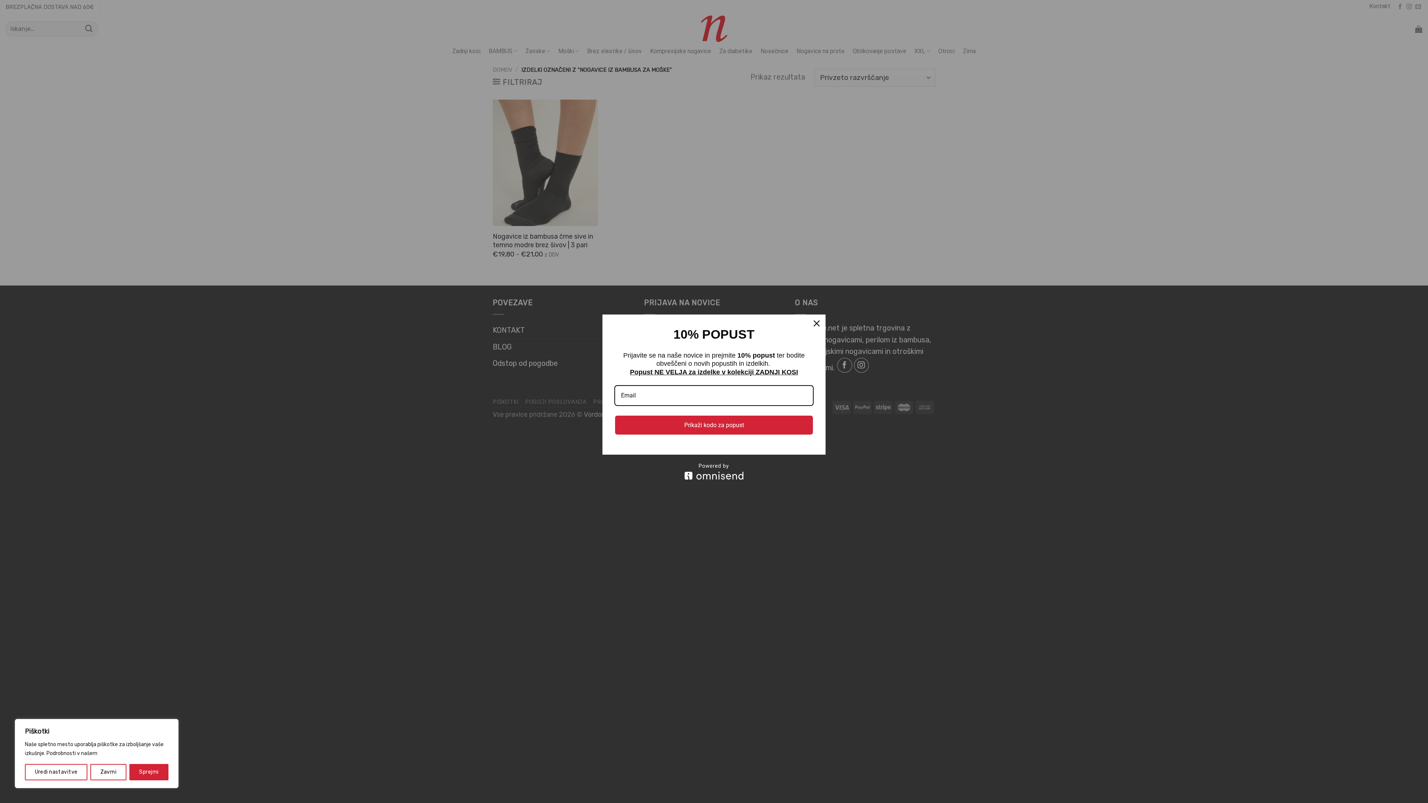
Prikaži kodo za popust (714, 425)
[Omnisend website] (714, 471)
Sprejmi (148, 772)
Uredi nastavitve (56, 772)
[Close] (817, 323)
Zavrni (108, 772)
